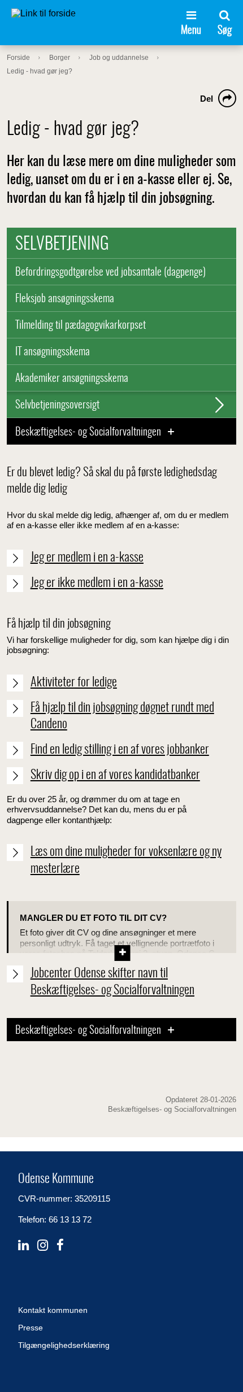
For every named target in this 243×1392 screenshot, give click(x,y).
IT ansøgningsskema (52, 352)
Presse (30, 1327)
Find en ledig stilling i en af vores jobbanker (120, 749)
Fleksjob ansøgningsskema (64, 299)
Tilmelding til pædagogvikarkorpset (80, 325)
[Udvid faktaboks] (122, 941)
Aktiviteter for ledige (74, 682)
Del (206, 98)
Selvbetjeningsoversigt (57, 405)
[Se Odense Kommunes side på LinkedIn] (23, 1245)
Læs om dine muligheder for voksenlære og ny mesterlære (126, 860)
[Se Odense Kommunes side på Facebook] (60, 1245)
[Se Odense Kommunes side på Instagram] (42, 1245)
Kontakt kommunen (53, 1310)
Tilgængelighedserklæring (64, 1345)
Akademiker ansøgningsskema (71, 378)
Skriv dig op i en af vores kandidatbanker (115, 775)
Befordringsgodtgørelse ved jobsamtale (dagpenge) (110, 272)
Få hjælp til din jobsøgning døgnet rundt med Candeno (122, 716)
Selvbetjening (62, 244)
